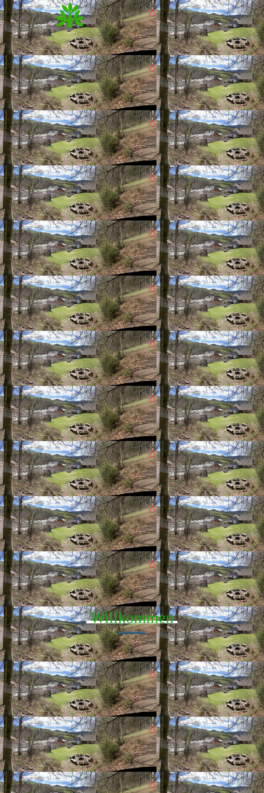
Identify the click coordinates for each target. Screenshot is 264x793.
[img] (132, 57)
